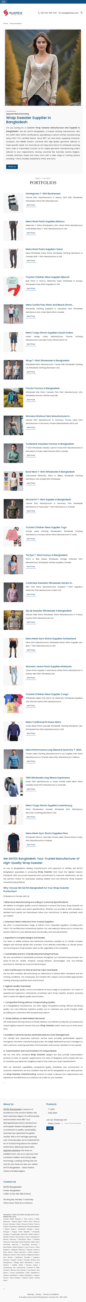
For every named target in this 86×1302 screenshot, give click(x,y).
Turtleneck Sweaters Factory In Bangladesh (50, 443)
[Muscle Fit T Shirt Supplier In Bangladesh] (13, 509)
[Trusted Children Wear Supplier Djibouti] (13, 286)
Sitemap (30, 1294)
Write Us (12, 166)
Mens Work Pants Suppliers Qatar (44, 249)
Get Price (31, 205)
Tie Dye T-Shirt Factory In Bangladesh (47, 555)
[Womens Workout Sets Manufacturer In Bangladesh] (13, 425)
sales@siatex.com (70, 13)
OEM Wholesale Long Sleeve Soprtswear (48, 777)
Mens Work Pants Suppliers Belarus (45, 221)
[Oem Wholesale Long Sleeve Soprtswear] (13, 787)
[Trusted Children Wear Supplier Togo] (13, 537)
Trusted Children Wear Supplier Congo (47, 694)
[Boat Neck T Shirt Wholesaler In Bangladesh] (13, 481)
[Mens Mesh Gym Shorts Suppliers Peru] (13, 842)
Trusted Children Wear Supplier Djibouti (47, 277)
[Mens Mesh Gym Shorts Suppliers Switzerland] (13, 648)
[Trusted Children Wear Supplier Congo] (13, 703)
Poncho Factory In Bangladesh (43, 388)
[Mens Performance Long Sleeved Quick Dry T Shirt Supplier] (13, 759)
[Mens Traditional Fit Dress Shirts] (13, 731)
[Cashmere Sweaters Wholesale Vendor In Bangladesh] (13, 592)
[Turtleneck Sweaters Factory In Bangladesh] (13, 453)
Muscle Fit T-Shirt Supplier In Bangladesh (48, 499)
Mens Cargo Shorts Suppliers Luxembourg (49, 805)
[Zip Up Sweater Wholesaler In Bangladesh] (13, 620)
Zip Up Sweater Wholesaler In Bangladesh (49, 610)
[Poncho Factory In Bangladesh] (13, 397)
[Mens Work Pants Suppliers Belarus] (13, 231)
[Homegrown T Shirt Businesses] (13, 203)
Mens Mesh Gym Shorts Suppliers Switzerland (51, 638)
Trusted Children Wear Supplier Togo (46, 527)
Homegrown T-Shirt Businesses (43, 193)
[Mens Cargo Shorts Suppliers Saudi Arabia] (13, 342)
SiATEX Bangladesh (12, 1109)
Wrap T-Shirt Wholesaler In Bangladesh (47, 360)
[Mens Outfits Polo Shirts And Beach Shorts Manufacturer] (13, 314)
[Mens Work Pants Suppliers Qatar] (13, 258)
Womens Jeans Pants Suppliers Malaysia (49, 666)
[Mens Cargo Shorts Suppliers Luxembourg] (13, 815)
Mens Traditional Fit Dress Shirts (43, 722)
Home (5, 23)
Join (50, 1128)
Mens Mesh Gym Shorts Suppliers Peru (47, 833)
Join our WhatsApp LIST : (57, 1120)
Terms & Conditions (51, 1294)
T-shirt (51, 1109)
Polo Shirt (52, 1113)
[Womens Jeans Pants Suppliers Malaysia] (13, 676)
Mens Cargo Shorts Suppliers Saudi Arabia (49, 332)
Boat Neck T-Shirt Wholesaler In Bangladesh (50, 471)
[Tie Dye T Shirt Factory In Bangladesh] (13, 564)
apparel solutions (11, 1150)
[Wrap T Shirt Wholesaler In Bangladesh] (13, 370)
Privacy (38, 1294)
